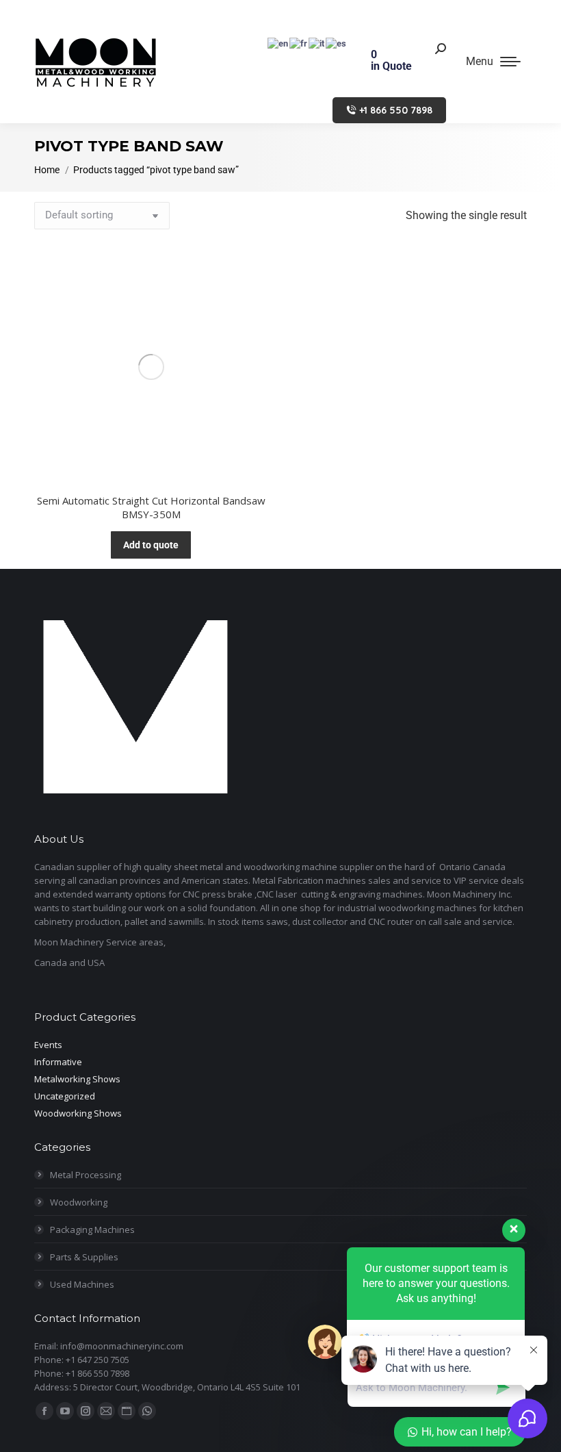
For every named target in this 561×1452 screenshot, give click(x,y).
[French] (299, 43)
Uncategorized (64, 1096)
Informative (58, 1062)
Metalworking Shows (77, 1079)
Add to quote (151, 544)
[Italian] (317, 43)
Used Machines (82, 1284)
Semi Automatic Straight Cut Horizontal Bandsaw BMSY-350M (151, 507)
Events (48, 1045)
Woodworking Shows (78, 1113)
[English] (278, 43)
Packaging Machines (92, 1229)
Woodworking (78, 1202)
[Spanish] (337, 43)
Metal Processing (85, 1175)
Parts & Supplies (84, 1257)
